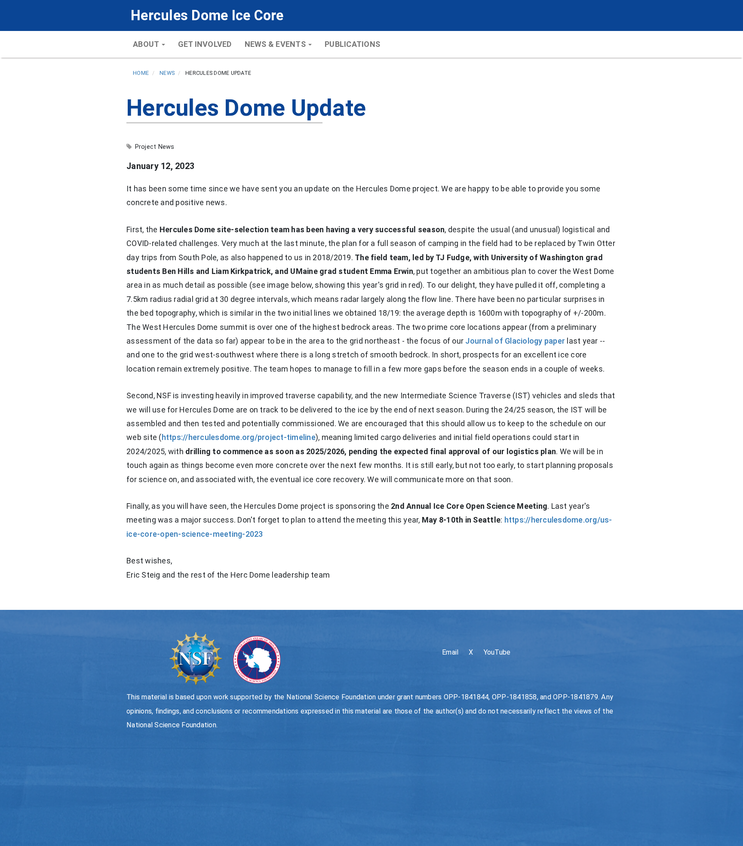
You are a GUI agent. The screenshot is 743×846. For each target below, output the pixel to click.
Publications (352, 44)
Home (141, 73)
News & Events (276, 44)
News (167, 73)
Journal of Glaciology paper (515, 340)
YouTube (497, 652)
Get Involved (205, 44)
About (147, 44)
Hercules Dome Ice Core (207, 15)
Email (450, 652)
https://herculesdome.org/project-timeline (239, 437)
